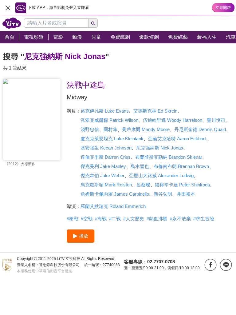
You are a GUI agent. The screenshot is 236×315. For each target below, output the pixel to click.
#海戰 (101, 218)
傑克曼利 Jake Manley (103, 166)
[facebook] (210, 265)
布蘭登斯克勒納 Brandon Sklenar (168, 157)
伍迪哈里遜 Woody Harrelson (172, 120)
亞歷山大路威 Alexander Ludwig (161, 175)
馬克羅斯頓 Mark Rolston (106, 184)
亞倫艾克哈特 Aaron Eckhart (177, 138)
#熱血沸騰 (157, 218)
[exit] (7, 7)
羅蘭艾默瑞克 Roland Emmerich (113, 206)
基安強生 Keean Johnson (106, 147)
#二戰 (115, 218)
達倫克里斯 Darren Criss (106, 157)
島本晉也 (140, 166)
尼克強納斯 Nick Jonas (159, 147)
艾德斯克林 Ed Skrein (155, 111)
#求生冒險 (203, 218)
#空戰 (86, 218)
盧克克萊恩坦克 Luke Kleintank (112, 138)
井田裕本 (186, 194)
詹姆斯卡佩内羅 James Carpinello (115, 194)
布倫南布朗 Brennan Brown (181, 166)
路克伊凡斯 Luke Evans (105, 111)
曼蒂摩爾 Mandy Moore (146, 129)
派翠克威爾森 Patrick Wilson (109, 120)
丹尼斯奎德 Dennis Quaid (200, 129)
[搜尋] (93, 23)
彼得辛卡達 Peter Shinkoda (182, 184)
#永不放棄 (180, 218)
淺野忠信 (90, 129)
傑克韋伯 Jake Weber (102, 175)
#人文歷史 (133, 218)
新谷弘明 (163, 194)
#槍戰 (72, 218)
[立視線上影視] (11, 23)
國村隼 (110, 129)
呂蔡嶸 (143, 184)
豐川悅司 (216, 120)
